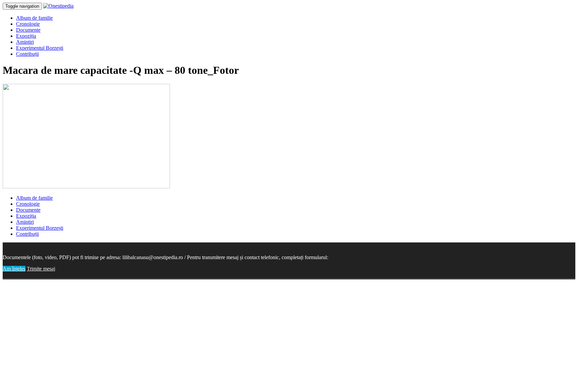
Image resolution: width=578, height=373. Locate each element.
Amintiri (25, 42)
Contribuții (27, 54)
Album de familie (34, 18)
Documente (28, 30)
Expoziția (26, 36)
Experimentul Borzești (39, 48)
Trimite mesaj (41, 268)
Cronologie (28, 24)
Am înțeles (14, 268)
